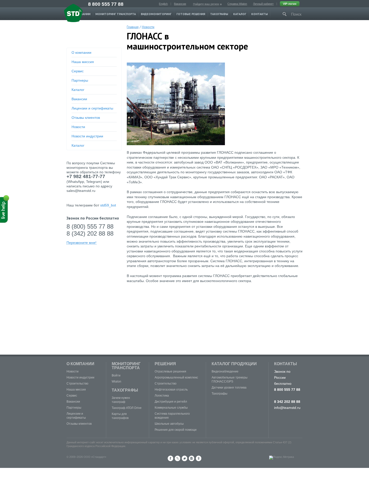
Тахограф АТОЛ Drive (127, 408)
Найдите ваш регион (206, 4)
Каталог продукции (234, 364)
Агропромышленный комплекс (176, 377)
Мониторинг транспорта (115, 14)
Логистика (162, 395)
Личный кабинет (263, 3)
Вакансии (180, 3)
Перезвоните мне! (81, 243)
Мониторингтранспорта (126, 366)
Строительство (77, 383)
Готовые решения (190, 14)
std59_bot (108, 205)
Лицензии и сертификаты (92, 108)
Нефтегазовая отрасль (171, 389)
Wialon (116, 381)
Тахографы (219, 14)
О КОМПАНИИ (80, 364)
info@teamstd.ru (287, 408)
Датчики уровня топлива (229, 387)
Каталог (239, 14)
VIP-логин (289, 3)
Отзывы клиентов (86, 118)
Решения (165, 364)
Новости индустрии (87, 136)
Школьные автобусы (169, 423)
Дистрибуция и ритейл (171, 401)
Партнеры (80, 80)
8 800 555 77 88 (106, 4)
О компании (81, 52)
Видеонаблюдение (225, 371)
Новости (78, 127)
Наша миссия (83, 62)
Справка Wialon (237, 3)
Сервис (78, 71)
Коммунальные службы (171, 407)
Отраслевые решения (170, 371)
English (163, 3)
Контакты (259, 14)
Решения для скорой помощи (176, 429)
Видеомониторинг (156, 14)
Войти (116, 375)
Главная (133, 27)
